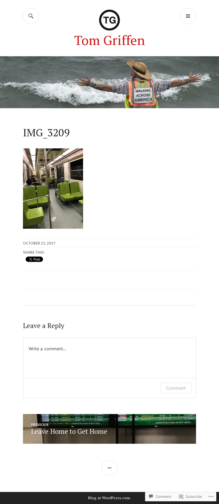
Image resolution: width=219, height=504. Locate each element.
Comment (176, 388)
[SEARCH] (31, 16)
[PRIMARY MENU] (188, 16)
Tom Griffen (109, 40)
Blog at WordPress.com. (109, 497)
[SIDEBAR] (109, 468)
